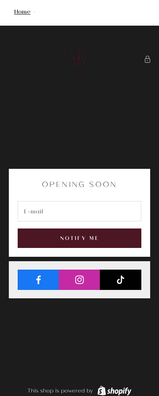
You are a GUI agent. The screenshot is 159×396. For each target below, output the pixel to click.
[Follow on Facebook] (38, 279)
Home (22, 11)
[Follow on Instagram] (79, 279)
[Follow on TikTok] (120, 279)
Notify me (79, 237)
